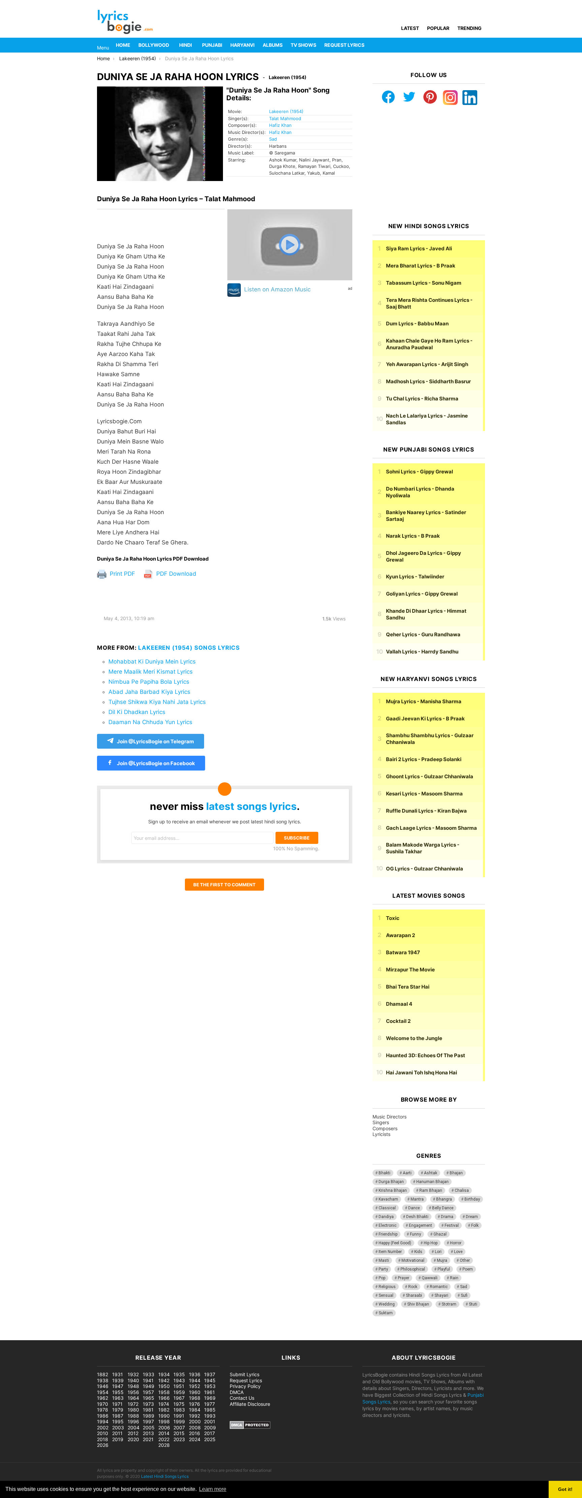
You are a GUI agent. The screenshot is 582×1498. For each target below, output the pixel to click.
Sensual (386, 1295)
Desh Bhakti (417, 1216)
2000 (195, 1421)
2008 (195, 1427)
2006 (164, 1427)
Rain (454, 1278)
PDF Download (175, 573)
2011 (117, 1433)
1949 (148, 1386)
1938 (102, 1380)
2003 (118, 1427)
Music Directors (390, 1116)
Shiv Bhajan (418, 1304)
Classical (387, 1208)
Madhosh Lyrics (428, 381)
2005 (149, 1427)
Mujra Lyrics (423, 701)
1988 (133, 1416)
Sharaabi (414, 1295)
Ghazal (440, 1234)
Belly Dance (442, 1208)
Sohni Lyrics (419, 471)
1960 (194, 1392)
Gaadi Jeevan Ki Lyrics (425, 718)
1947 (117, 1386)
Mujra (442, 1260)
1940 (133, 1380)
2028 (164, 1445)
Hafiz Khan (280, 125)
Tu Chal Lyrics (422, 398)
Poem (467, 1269)
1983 (179, 1410)
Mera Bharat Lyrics (420, 265)
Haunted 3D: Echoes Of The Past (425, 1055)
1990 (164, 1416)
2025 (210, 1439)
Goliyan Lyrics (422, 594)
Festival (452, 1225)
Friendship (388, 1234)
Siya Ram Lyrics (419, 248)
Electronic (387, 1225)
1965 (148, 1398)
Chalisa (462, 1190)
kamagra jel (119, 1337)
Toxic (392, 918)
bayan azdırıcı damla (63, 1337)
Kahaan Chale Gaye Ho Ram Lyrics (429, 344)
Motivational (412, 1260)
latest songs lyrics (251, 806)
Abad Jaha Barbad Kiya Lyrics (149, 691)
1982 (163, 1410)
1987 (117, 1416)
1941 (148, 1380)
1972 (133, 1404)
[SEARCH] (481, 45)
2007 (179, 1427)
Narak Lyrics (413, 536)
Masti (384, 1260)
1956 (133, 1392)
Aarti (407, 1173)
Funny (415, 1234)
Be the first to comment (224, 884)
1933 (148, 1374)
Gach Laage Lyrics (431, 828)
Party (383, 1269)
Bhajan (456, 1173)
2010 (102, 1433)
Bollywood (153, 45)
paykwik (96, 1337)
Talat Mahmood (285, 118)
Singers (381, 1122)
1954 (102, 1392)
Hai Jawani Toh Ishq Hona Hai (421, 1072)
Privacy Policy (245, 1386)
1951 (178, 1386)
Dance (414, 1208)
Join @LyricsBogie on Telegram (155, 741)
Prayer (403, 1278)
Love (458, 1251)
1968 (194, 1398)
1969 (210, 1398)
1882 (102, 1374)
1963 (118, 1398)
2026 (102, 1445)
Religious (387, 1286)
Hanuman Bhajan (432, 1181)
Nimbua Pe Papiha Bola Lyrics (148, 681)
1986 (102, 1416)
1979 (117, 1410)
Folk (475, 1225)
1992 (194, 1416)
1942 (163, 1380)
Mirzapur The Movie (410, 969)
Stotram (449, 1304)
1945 (210, 1380)
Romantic (439, 1286)
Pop (382, 1278)
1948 (133, 1386)
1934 (164, 1374)
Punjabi (212, 45)
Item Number (390, 1251)
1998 (164, 1421)
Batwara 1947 (403, 952)
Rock (412, 1286)
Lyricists (381, 1134)
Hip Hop (431, 1243)
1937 (209, 1374)
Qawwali (430, 1278)
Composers (385, 1128)
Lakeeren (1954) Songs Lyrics (189, 647)
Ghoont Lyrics (429, 776)
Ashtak (430, 1173)
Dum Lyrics (417, 323)
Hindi (185, 45)
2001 (209, 1421)
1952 (194, 1386)
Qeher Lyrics (423, 634)
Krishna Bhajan (393, 1190)
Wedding (387, 1304)
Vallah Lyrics (422, 651)
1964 (133, 1398)
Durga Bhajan (391, 1181)
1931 (117, 1374)
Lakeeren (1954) (286, 111)
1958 (164, 1392)
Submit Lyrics (244, 1374)
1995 (118, 1421)
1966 (164, 1398)
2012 (133, 1433)
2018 (102, 1439)
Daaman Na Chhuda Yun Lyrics (150, 722)
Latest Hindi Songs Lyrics (165, 1476)
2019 (117, 1439)
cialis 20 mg (13, 1337)
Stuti (473, 1304)
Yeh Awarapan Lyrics (427, 364)
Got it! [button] (565, 1489)
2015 (179, 1433)
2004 (133, 1427)
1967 (179, 1398)
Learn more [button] (212, 1489)
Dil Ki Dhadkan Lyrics (136, 712)
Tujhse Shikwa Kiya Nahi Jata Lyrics (157, 702)
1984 (194, 1410)
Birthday (472, 1199)
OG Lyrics (424, 868)
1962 (102, 1398)
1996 (133, 1421)
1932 (133, 1374)
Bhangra (444, 1199)
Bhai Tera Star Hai (407, 987)
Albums (273, 45)
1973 (148, 1404)
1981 (148, 1410)
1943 (179, 1380)
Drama (447, 1216)
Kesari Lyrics (424, 793)
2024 (194, 1439)
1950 (164, 1386)
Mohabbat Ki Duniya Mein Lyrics (152, 661)
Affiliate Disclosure (250, 1404)
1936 (194, 1374)
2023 (179, 1439)
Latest (410, 28)
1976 (194, 1404)
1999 (179, 1421)
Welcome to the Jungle (414, 1038)
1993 (210, 1416)
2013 (148, 1433)
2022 (163, 1439)
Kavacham (388, 1199)
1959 (179, 1392)
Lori (438, 1251)
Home (123, 45)
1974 (163, 1404)
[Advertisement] (428, 164)
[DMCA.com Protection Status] (250, 1427)
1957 (148, 1392)
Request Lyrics (344, 45)
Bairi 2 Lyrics (423, 759)
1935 (179, 1374)
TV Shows (303, 45)
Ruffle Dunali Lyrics (426, 811)
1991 (178, 1416)
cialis (33, 1337)
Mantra (417, 1199)
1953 (210, 1386)
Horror (455, 1243)
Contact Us (242, 1398)
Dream (472, 1216)
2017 (209, 1433)
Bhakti (384, 1173)
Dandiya (386, 1216)
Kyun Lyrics (415, 576)
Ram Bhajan (430, 1190)
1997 (148, 1421)
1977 (209, 1404)
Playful (444, 1269)
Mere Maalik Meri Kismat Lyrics (150, 671)
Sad (273, 139)
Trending (469, 28)
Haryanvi (242, 45)
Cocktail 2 (398, 1021)
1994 (102, 1421)
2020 (133, 1439)
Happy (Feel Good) (395, 1243)
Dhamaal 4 (399, 1004)
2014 (163, 1433)
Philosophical (412, 1269)
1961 (209, 1392)
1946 (102, 1386)
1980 (133, 1410)
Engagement (420, 1225)
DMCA (237, 1392)
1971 (117, 1404)
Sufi (464, 1295)
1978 (102, 1410)
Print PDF (121, 573)
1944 (194, 1380)
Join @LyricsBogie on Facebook (155, 763)
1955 (118, 1392)
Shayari (441, 1295)
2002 (102, 1427)
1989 (148, 1416)
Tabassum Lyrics (423, 283)
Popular (438, 28)
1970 (102, 1404)
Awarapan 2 (400, 935)
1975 (179, 1404)
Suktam (386, 1313)
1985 (210, 1410)
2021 (148, 1439)
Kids (418, 1251)
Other (465, 1260)
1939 (118, 1380)
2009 (210, 1427)
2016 (194, 1433)
